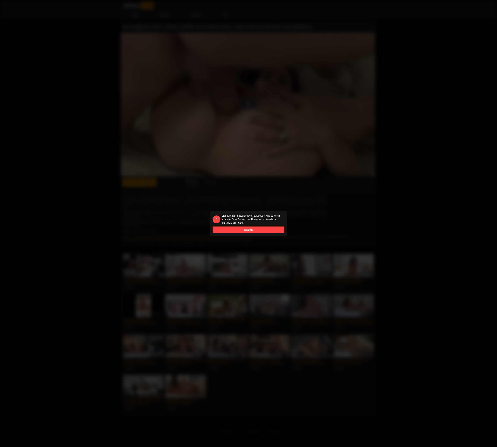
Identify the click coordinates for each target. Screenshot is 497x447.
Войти (248, 229)
